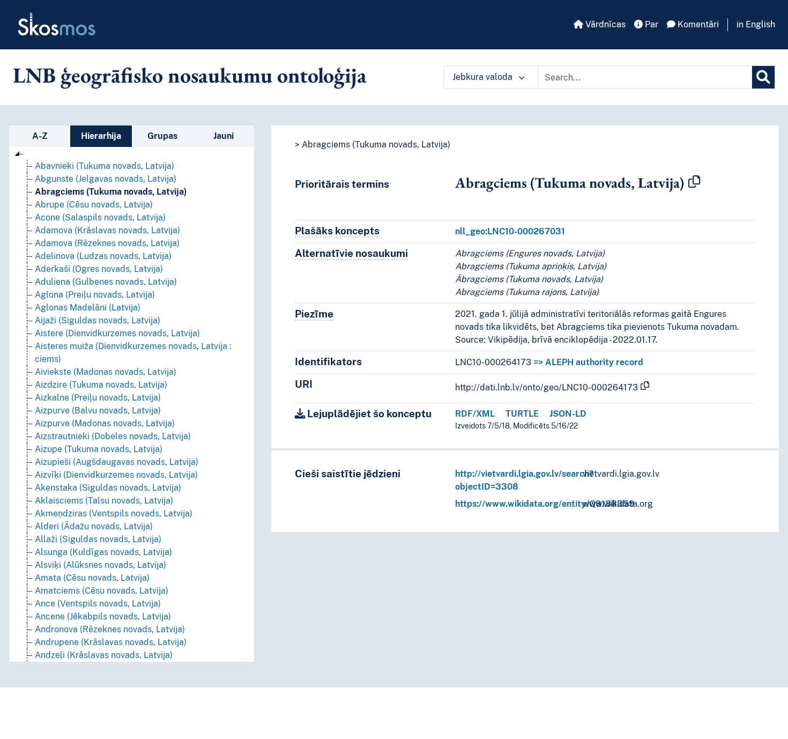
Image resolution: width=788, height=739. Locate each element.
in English (756, 24)
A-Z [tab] (40, 136)
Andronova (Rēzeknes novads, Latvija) (110, 629)
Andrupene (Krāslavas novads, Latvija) (111, 642)
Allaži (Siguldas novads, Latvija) (98, 539)
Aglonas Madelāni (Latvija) (87, 307)
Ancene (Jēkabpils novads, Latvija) (103, 616)
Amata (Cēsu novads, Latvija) (92, 578)
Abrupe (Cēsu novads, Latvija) (94, 204)
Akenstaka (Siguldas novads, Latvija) (108, 488)
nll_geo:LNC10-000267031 (510, 231)
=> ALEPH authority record (588, 362)
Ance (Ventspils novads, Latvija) (98, 603)
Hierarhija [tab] (101, 136)
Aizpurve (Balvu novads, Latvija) (98, 410)
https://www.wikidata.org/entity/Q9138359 (545, 504)
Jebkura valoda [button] (483, 77)
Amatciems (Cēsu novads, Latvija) (101, 591)
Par (650, 24)
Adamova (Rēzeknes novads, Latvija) (107, 243)
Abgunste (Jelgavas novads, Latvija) (105, 179)
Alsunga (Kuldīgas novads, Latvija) (103, 552)
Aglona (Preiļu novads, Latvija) (95, 295)
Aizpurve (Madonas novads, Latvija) (105, 423)
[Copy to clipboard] (694, 182)
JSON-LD (567, 414)
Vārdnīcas (604, 24)
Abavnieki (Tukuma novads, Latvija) (104, 166)
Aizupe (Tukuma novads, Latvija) (98, 449)
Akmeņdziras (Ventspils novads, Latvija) (113, 513)
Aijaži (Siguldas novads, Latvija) (97, 320)
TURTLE (522, 414)
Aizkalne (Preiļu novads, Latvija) (98, 398)
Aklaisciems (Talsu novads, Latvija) (104, 501)
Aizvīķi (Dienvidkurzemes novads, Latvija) (116, 475)
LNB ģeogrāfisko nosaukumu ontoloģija (190, 75)
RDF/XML (475, 414)
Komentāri (697, 24)
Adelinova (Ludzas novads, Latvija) (103, 256)
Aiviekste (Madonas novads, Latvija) (105, 372)
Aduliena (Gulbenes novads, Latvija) (106, 282)
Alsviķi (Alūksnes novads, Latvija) (100, 565)
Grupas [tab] (162, 136)
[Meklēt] (763, 77)
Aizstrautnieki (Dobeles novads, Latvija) (113, 436)
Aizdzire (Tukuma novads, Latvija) (101, 385)
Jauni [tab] (223, 136)
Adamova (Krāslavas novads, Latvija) (107, 230)
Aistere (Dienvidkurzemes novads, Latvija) (117, 333)
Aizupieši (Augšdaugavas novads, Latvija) (116, 462)
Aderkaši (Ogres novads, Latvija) (99, 269)
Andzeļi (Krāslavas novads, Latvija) (104, 655)
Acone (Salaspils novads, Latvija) (100, 217)
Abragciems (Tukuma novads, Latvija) (111, 192)
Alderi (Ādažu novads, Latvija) (94, 526)
